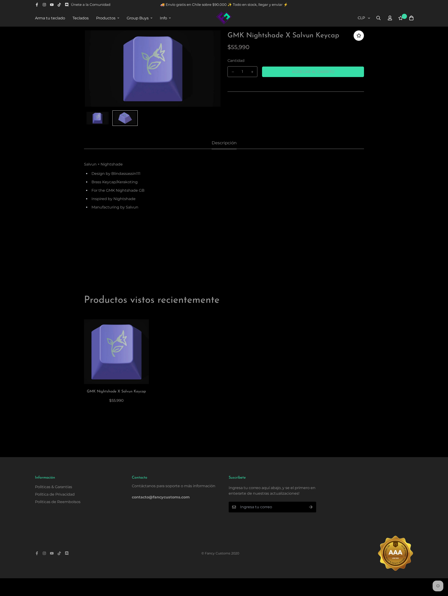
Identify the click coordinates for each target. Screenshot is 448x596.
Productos (106, 18)
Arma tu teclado (50, 18)
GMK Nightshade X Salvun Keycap (116, 391)
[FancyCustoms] (223, 18)
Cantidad (236, 60)
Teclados (81, 18)
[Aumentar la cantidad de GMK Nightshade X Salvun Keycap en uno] (252, 72)
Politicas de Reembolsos (57, 502)
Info (163, 18)
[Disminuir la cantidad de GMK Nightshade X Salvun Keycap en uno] (233, 72)
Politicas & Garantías (53, 487)
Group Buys (138, 18)
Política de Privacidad (55, 494)
